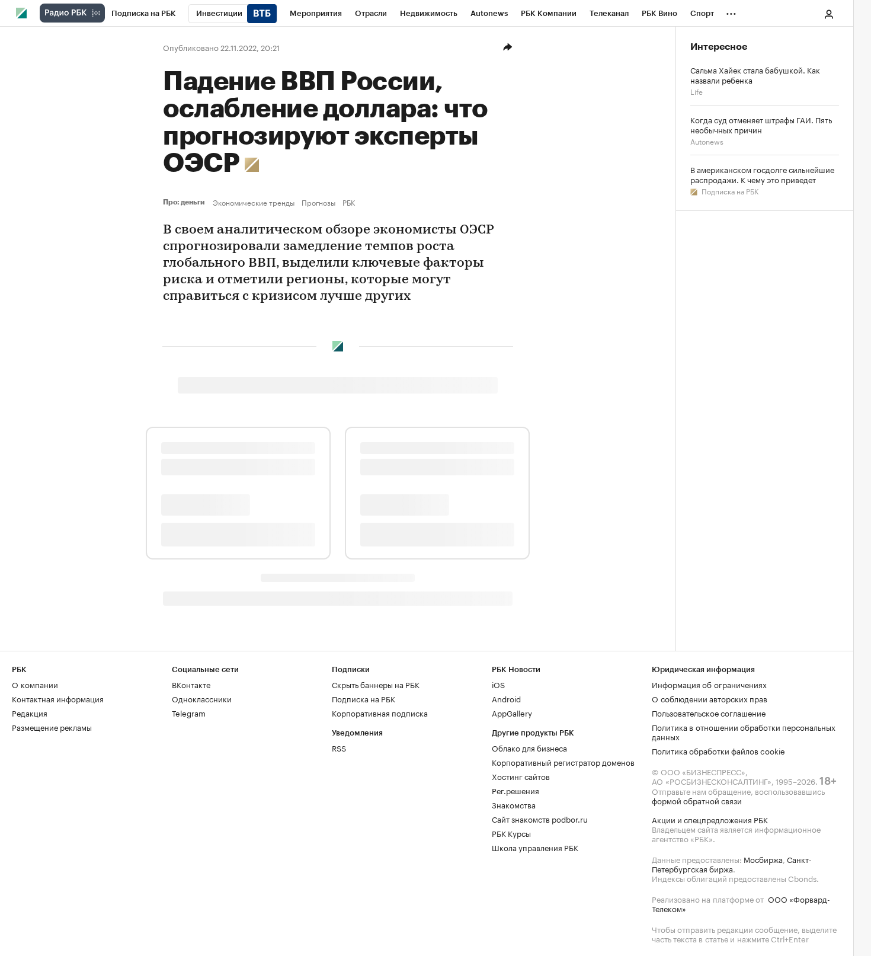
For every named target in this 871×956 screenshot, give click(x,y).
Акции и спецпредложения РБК (710, 819)
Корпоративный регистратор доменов (563, 762)
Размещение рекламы (52, 727)
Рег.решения (515, 790)
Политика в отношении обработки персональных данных (743, 731)
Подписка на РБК (729, 190)
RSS (339, 747)
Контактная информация (58, 698)
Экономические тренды (253, 202)
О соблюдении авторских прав (709, 698)
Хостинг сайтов (521, 776)
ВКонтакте (191, 684)
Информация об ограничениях (709, 684)
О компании (35, 684)
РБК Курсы (511, 833)
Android (506, 698)
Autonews (706, 140)
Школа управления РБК (535, 847)
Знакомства (514, 804)
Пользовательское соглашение (709, 712)
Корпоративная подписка (380, 712)
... (731, 11)
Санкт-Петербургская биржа (732, 863)
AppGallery (512, 712)
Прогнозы (318, 202)
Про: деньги (185, 202)
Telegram (189, 712)
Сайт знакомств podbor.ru (540, 818)
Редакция (29, 712)
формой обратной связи (697, 800)
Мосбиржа (763, 859)
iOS (498, 684)
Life (696, 91)
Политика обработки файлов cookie (718, 750)
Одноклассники (202, 698)
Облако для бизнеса (529, 747)
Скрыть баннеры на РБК (376, 684)
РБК (348, 202)
